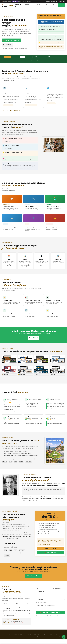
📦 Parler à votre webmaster (33, 575)
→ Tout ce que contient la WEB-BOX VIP (11, 110)
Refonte (55, 4)
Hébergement (37, 636)
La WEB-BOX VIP (26, 5)
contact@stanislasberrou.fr (52, 1)
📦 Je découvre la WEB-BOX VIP (11, 40)
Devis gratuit (60, 5)
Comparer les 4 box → (50, 548)
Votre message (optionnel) (42, 602)
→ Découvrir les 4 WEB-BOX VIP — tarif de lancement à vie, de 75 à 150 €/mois (19, 321)
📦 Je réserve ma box (50, 552)
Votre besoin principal (41, 597)
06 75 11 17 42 (6, 622)
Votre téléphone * (40, 591)
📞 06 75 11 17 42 (62, 1)
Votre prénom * (39, 586)
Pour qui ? (33, 5)
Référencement (44, 636)
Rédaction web (51, 636)
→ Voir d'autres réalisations (33, 378)
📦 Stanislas (11, 5)
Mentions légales (58, 636)
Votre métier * (54, 586)
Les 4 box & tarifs (39, 5)
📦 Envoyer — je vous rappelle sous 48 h (50, 612)
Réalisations (48, 4)
